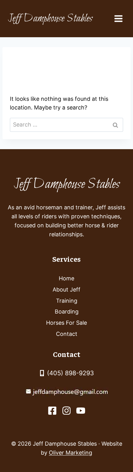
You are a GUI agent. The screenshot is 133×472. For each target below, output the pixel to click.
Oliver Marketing (70, 452)
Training (66, 300)
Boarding (67, 311)
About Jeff (66, 289)
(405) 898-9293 (70, 373)
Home (66, 278)
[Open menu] (118, 18)
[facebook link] (52, 410)
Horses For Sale (66, 322)
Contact (66, 334)
